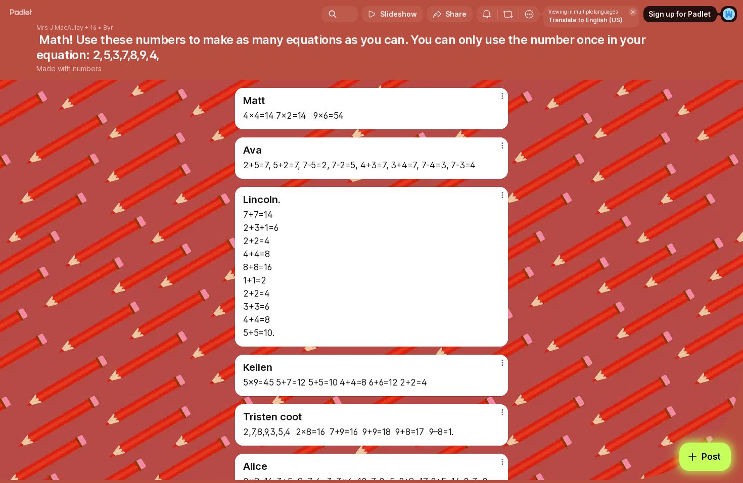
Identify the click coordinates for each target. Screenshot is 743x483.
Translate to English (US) (585, 20)
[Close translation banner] (633, 12)
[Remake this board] (508, 14)
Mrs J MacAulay (59, 27)
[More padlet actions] (529, 14)
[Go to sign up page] (729, 14)
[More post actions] (502, 96)
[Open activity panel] (487, 14)
